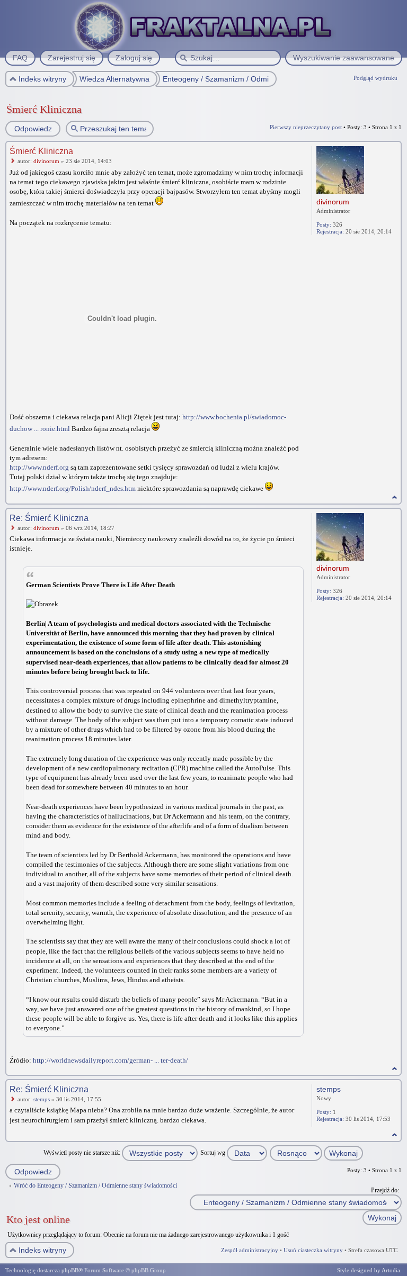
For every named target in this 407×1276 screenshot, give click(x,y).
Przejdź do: (385, 1190)
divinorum (46, 161)
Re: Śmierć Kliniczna (49, 518)
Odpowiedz (33, 128)
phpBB (69, 1270)
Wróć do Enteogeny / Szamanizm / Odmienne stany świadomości (95, 1185)
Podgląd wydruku (375, 78)
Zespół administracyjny (249, 1250)
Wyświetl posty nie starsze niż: (82, 1152)
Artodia (391, 1270)
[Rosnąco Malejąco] (317, 1152)
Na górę (394, 497)
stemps (41, 1099)
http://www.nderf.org (39, 467)
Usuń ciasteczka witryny (313, 1250)
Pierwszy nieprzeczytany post (306, 127)
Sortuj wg (213, 1152)
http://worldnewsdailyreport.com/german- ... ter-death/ (110, 1060)
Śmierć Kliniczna (44, 109)
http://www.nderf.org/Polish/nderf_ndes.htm (73, 488)
